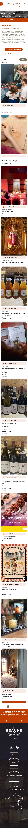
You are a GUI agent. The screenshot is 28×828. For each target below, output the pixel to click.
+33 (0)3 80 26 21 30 (14, 739)
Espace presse (14, 758)
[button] (24, 3)
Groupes (14, 762)
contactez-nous (6, 44)
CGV (6, 819)
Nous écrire (14, 742)
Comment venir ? (14, 771)
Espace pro (14, 754)
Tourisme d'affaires (14, 767)
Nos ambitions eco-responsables (14, 775)
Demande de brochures (14, 780)
